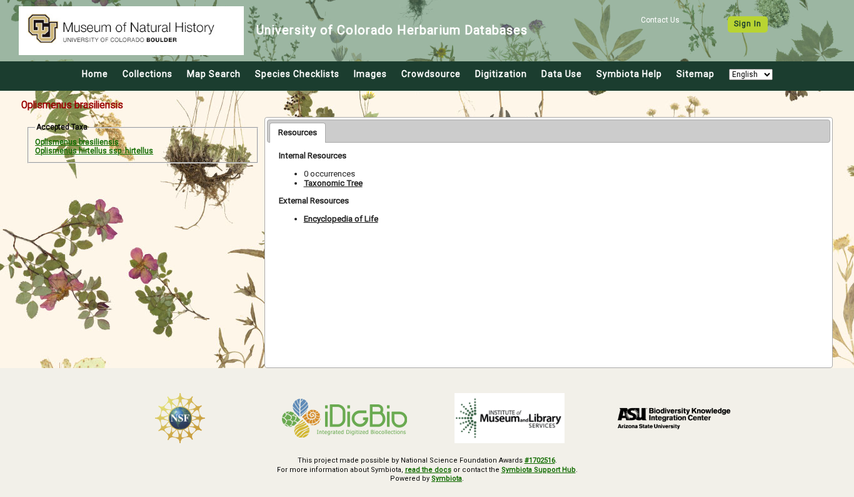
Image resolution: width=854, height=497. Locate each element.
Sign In (747, 23)
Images (370, 74)
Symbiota (446, 478)
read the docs (428, 470)
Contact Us (660, 20)
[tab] (297, 133)
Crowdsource (431, 74)
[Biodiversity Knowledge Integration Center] (674, 418)
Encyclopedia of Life (341, 218)
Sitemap (695, 74)
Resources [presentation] (297, 132)
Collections (148, 74)
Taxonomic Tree (333, 183)
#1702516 (540, 460)
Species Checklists (297, 74)
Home (95, 74)
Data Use (561, 74)
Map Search (214, 74)
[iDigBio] (345, 418)
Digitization (501, 74)
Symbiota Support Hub (538, 470)
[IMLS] (509, 418)
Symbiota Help (629, 74)
